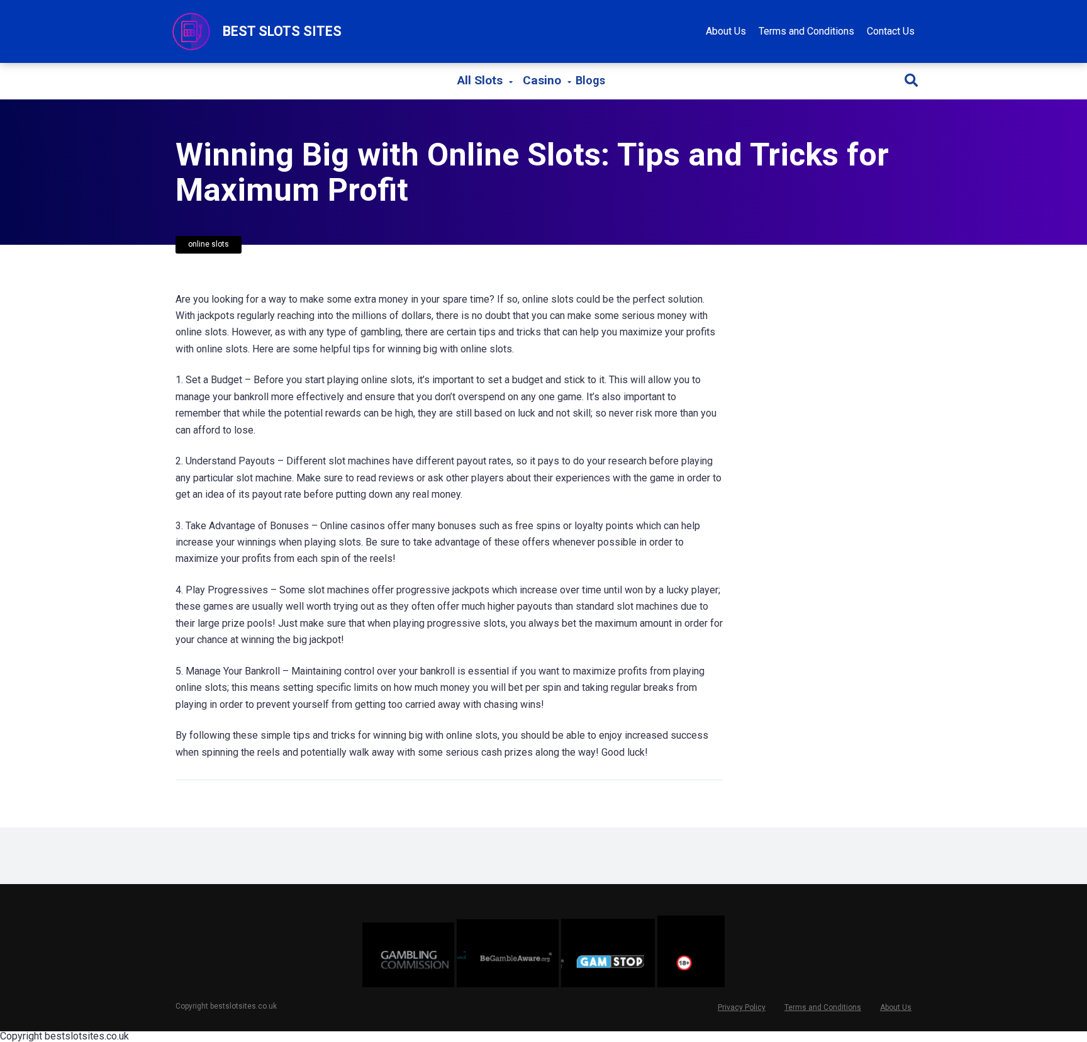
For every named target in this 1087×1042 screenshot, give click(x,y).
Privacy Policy (742, 1007)
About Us (726, 31)
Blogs (590, 81)
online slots (208, 244)
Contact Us (891, 31)
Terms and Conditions (806, 31)
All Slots (480, 80)
